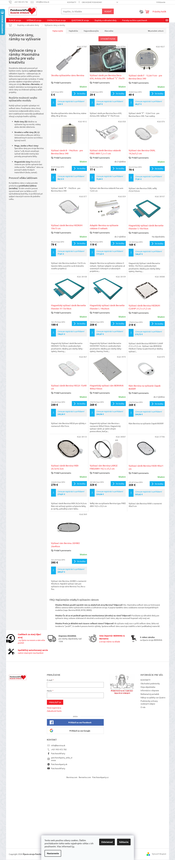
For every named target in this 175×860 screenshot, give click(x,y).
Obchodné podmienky (92, 2)
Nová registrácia (54, 707)
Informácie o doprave (150, 690)
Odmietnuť (107, 841)
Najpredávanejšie (91, 30)
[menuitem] (15, 20)
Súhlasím (124, 841)
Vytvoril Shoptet (159, 854)
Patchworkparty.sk (59, 764)
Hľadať (108, 11)
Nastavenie (53, 853)
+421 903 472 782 (59, 749)
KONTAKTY (71, 2)
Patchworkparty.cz (100, 777)
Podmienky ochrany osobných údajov (149, 702)
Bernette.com (85, 777)
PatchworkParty (58, 753)
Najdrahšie (73, 30)
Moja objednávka (148, 687)
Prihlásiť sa (55, 702)
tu (73, 846)
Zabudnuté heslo (54, 711)
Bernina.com (71, 777)
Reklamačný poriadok (150, 694)
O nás (143, 707)
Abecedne (108, 30)
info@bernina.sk (58, 745)
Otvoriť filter (108, 39)
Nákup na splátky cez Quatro (153, 697)
